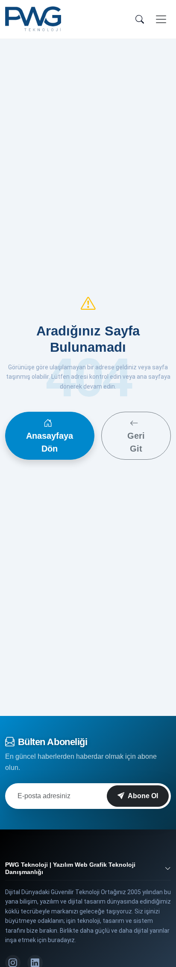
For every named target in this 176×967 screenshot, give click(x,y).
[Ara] (140, 19)
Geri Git (136, 442)
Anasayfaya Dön (49, 442)
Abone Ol (143, 795)
